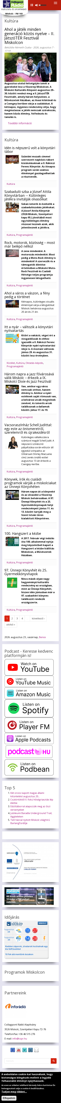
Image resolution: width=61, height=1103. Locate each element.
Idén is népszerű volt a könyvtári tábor (29, 149)
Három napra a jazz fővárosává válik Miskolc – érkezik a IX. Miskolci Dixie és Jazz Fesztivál (29, 378)
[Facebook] (12, 1049)
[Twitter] (24, 1049)
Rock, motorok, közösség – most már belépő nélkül (29, 244)
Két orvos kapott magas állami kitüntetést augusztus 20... (27, 794)
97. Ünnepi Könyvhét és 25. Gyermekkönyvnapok (25, 572)
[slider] (43, 5)
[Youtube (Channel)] (18, 1049)
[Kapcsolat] (36, 1049)
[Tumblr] (30, 1049)
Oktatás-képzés (34, 363)
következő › (38, 618)
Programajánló (24, 235)
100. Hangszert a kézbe (22, 533)
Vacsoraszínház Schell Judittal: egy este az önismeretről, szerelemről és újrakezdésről (28, 428)
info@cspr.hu (19, 1038)
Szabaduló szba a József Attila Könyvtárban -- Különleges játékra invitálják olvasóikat (27, 195)
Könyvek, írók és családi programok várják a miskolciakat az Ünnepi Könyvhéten (30, 483)
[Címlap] (13, 4)
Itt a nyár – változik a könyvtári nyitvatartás (28, 328)
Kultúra (11, 184)
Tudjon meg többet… (14, 1091)
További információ (21, 124)
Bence (42, 637)
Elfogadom (9, 1098)
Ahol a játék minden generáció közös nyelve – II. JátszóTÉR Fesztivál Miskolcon (29, 36)
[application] (38, 5)
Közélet (11, 363)
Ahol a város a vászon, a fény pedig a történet (27, 295)
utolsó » (10, 624)
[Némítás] (36, 5)
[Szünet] (31, 5)
